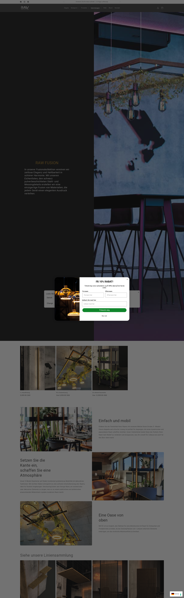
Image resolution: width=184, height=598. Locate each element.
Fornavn (85, 291)
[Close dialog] (127, 279)
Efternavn (108, 291)
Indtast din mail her (89, 300)
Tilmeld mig (104, 310)
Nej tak (104, 316)
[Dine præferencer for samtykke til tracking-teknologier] (180, 594)
